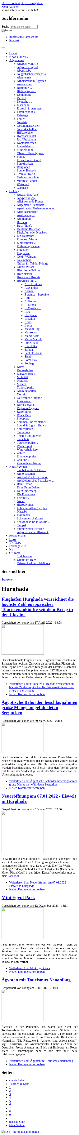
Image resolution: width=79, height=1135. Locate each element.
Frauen (21, 118)
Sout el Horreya (26, 170)
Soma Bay (31, 360)
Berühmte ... (24, 87)
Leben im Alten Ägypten (32, 508)
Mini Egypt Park (18, 897)
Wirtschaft (23, 184)
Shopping (23, 418)
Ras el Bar (31, 346)
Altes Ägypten (18, 466)
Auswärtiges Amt (27, 194)
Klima (20, 366)
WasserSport (24, 446)
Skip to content (11, 3)
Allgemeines (16, 60)
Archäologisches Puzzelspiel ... (35, 480)
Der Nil (21, 98)
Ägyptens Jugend (27, 67)
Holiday (14, 191)
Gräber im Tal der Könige (32, 263)
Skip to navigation (32, 3)
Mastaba (22, 511)
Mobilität (22, 377)
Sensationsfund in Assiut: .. (33, 521)
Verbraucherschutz (28, 177)
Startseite (7, 579)
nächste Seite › (18, 1121)
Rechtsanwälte (26, 404)
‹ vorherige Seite (19, 1083)
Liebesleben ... (26, 146)
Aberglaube (24, 70)
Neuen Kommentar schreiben (27, 694)
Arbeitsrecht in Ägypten (31, 80)
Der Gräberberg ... (28, 490)
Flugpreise (23, 253)
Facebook (14, 876)
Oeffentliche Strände (29, 397)
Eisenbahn (23, 105)
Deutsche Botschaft (28, 229)
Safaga (29, 349)
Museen (21, 384)
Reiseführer (24, 411)
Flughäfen (23, 249)
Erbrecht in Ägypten (29, 108)
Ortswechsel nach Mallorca (33, 563)
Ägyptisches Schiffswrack (33, 532)
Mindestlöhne (25, 149)
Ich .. (12, 549)
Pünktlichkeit (25, 163)
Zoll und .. (23, 459)
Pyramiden (23, 515)
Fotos (12, 539)
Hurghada (31, 315)
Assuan (29, 291)
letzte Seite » (17, 1125)
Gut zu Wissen (26, 267)
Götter (21, 501)
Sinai (28, 356)
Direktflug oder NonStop (32, 232)
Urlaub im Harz (26, 559)
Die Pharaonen (26, 494)
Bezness (22, 222)
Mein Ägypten (10, 6)
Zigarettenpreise (26, 456)
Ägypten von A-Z (28, 63)
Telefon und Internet (29, 435)
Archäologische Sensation (32, 477)
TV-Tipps (15, 542)
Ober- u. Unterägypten (30, 153)
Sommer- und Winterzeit (31, 422)
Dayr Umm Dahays (29, 487)
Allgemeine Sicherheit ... (32, 205)
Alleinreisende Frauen (30, 201)
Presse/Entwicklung (29, 160)
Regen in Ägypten (28, 408)
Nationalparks (25, 387)
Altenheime (24, 77)
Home (13, 53)
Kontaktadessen (26, 143)
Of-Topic (14, 552)
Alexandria (31, 287)
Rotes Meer (24, 415)
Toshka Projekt (26, 174)
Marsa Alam (32, 335)
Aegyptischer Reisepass (31, 74)
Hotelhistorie (24, 273)
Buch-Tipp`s (24, 225)
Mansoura (31, 332)
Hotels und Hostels (28, 277)
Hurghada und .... (27, 280)
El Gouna (30, 301)
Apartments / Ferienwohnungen (36, 208)
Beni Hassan (24, 484)
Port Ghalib (32, 342)
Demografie (24, 94)
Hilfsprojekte (25, 132)
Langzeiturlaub (26, 373)
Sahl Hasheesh (33, 353)
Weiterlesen (41, 687)
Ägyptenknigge (26, 198)
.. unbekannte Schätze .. (31, 470)
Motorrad (22, 380)
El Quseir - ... (33, 308)
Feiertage (22, 115)
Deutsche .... (24, 101)
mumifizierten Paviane (30, 528)
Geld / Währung (26, 256)
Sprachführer (25, 428)
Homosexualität (26, 136)
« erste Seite (16, 1080)
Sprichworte (24, 556)
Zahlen (21, 453)
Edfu (27, 298)
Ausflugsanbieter (27, 211)
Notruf (21, 394)
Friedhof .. (23, 497)
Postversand (24, 401)
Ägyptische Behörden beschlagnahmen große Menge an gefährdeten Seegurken (39, 707)
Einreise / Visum (27, 239)
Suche (6, 26)
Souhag (29, 363)
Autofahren (24, 218)
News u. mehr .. (19, 56)
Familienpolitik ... (27, 112)
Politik (21, 156)
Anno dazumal (26, 473)
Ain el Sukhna (33, 284)
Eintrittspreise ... (26, 242)
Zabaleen (22, 187)
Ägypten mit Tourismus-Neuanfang (36, 979)
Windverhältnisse (27, 449)
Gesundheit (24, 260)
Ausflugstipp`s (26, 215)
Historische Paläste (28, 270)
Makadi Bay (32, 329)
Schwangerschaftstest (30, 518)
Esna (27, 311)
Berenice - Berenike (37, 294)
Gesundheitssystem (28, 125)
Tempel (21, 525)
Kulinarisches (25, 370)
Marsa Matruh (33, 339)
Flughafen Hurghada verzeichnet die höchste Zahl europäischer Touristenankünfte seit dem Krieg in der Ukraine (38, 607)
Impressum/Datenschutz (23, 36)
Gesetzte (22, 122)
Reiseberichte (17, 535)
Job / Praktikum (26, 139)
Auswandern (24, 84)
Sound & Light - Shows (31, 425)
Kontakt (14, 40)
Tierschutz (23, 439)
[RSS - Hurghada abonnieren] (20, 1131)
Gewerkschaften (27, 129)
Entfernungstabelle (28, 246)
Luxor (28, 325)
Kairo (28, 322)
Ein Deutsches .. (27, 236)
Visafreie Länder (27, 180)
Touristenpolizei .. (28, 442)
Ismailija (30, 318)
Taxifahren (23, 432)
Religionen (23, 167)
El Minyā (30, 304)
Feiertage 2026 (18, 546)
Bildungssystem (26, 91)
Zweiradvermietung (29, 463)
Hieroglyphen (25, 504)
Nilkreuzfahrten (26, 391)
